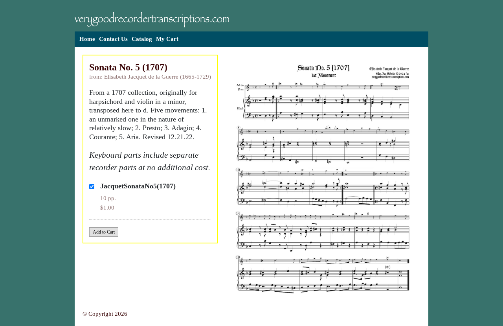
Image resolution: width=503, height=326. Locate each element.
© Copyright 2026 (105, 314)
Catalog (142, 39)
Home (87, 39)
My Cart (167, 39)
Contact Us (113, 39)
